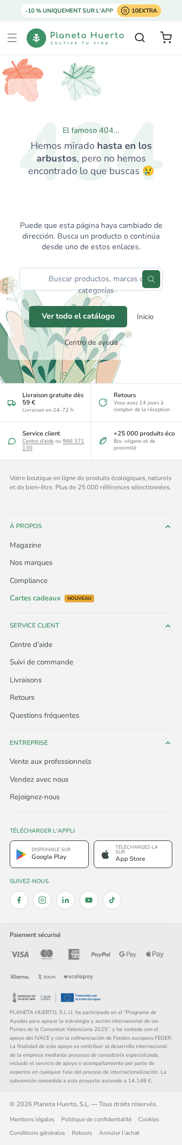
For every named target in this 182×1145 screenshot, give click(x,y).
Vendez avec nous (39, 779)
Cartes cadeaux (50, 598)
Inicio (145, 317)
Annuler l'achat (119, 1133)
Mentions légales (32, 1119)
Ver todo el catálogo (78, 316)
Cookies (148, 1119)
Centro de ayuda (91, 342)
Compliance (29, 580)
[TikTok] (112, 900)
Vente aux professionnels (50, 761)
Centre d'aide (38, 441)
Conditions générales (37, 1133)
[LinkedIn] (65, 900)
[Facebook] (19, 900)
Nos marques (31, 562)
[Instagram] (42, 900)
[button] (12, 37)
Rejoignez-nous (35, 797)
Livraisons (26, 680)
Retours (22, 697)
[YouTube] (89, 900)
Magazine (25, 545)
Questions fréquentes (44, 715)
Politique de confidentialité (96, 1119)
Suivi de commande (41, 662)
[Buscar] (151, 279)
